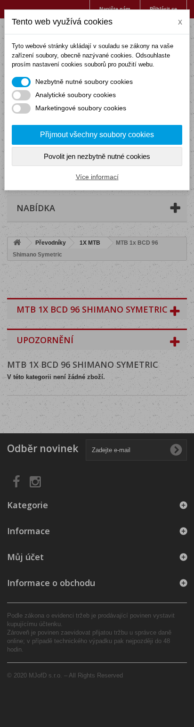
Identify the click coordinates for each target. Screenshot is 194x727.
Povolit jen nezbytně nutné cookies (97, 156)
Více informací (97, 177)
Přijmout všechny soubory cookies (97, 135)
